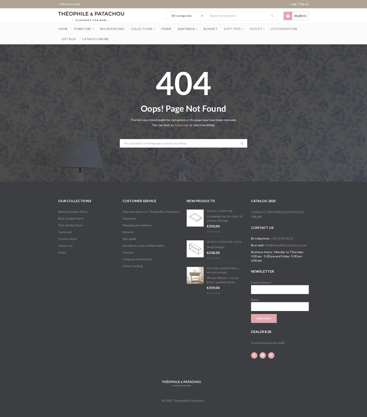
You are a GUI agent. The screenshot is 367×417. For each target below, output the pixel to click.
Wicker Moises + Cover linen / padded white (223, 280)
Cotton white (67, 239)
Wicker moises (217, 272)
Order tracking (133, 266)
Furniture (225, 211)
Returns (128, 232)
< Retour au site (69, 4)
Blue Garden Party (70, 218)
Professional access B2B (268, 343)
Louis (237, 241)
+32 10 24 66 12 (282, 238)
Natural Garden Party (73, 211)
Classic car (65, 245)
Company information (137, 259)
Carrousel (65, 232)
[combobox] (186, 15)
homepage (182, 125)
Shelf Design (215, 247)
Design (212, 211)
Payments (129, 218)
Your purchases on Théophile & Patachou (151, 211)
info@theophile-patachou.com (285, 245)
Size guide (130, 239)
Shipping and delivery (137, 225)
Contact (128, 252)
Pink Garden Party (70, 225)
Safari (62, 252)
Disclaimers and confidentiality (144, 245)
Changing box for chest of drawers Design (225, 218)
